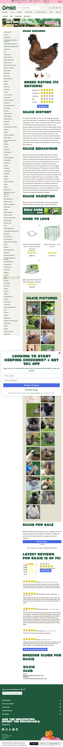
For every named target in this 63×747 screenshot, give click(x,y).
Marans (6, 187)
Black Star (7, 76)
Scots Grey (7, 269)
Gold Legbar (7, 137)
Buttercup (7, 86)
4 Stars (25, 566)
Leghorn (6, 179)
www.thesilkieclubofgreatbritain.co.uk (35, 678)
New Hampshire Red (9, 217)
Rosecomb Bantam (9, 255)
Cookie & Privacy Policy (7, 735)
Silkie (5, 277)
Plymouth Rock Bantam (10, 242)
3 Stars (25, 569)
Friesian (6, 129)
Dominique (7, 108)
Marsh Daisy (7, 189)
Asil (5, 52)
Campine (6, 89)
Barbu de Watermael (10, 65)
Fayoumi (6, 124)
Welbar (6, 315)
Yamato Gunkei (8, 331)
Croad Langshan (8, 100)
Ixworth (6, 155)
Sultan (6, 288)
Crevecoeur (7, 97)
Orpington (7, 233)
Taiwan (6, 299)
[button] (31, 714)
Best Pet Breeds (7, 710)
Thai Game (7, 302)
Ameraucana (7, 32)
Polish (5, 244)
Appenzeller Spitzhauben (11, 46)
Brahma (6, 81)
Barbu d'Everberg (9, 60)
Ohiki (5, 225)
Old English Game (9, 228)
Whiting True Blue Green (11, 320)
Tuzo (5, 310)
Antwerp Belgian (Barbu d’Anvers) (11, 40)
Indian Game (7, 152)
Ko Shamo (7, 163)
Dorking (6, 111)
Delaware (6, 102)
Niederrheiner (8, 220)
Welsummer (7, 318)
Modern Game (8, 201)
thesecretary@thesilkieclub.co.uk (33, 675)
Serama (6, 275)
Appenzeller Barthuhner (10, 43)
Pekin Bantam (8, 236)
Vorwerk (6, 312)
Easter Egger (7, 116)
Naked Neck (7, 207)
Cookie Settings (5, 737)
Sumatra (6, 291)
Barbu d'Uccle (8, 62)
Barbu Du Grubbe (9, 68)
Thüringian (7, 304)
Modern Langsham (9, 204)
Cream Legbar (8, 94)
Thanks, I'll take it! (31, 385)
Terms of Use (5, 734)
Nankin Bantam (8, 212)
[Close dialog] (59, 353)
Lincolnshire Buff (8, 181)
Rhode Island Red (9, 250)
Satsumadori (7, 264)
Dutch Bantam (8, 113)
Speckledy (7, 283)
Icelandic (6, 149)
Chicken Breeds (18, 16)
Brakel (5, 84)
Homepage (5, 16)
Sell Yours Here (42, 542)
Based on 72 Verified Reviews (47, 568)
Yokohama (7, 334)
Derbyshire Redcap (9, 105)
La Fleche (6, 168)
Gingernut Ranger (9, 135)
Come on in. (6, 724)
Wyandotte (7, 323)
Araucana (7, 49)
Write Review (42, 106)
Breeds (11, 16)
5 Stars (25, 564)
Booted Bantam (8, 78)
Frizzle (6, 132)
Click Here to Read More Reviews (35, 649)
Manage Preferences (54, 743)
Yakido (6, 328)
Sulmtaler (6, 286)
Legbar (6, 176)
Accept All (33, 743)
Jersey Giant (7, 160)
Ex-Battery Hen (8, 119)
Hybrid (6, 146)
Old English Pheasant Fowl (11, 231)
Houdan (6, 144)
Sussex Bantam (8, 296)
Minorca (6, 196)
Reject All (43, 743)
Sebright (6, 272)
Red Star (6, 247)
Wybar (6, 326)
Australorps (7, 54)
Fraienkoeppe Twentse (10, 127)
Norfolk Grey (7, 223)
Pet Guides (5, 714)
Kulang (6, 165)
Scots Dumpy (7, 267)
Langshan (7, 173)
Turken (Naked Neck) (10, 307)
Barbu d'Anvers (8, 57)
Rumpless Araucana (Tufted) (9, 258)
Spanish (6, 280)
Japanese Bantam (9, 157)
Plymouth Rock (8, 239)
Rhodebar (7, 252)
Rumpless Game (8, 261)
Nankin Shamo (8, 215)
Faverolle (6, 121)
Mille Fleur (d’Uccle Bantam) (9, 193)
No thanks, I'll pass (31, 390)
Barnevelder (7, 70)
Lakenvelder (7, 171)
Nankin (6, 209)
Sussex (6, 294)
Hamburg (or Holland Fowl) (10, 141)
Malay (6, 184)
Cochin (6, 92)
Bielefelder (7, 73)
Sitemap (4, 738)
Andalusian (7, 37)
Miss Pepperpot (8, 199)
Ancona (6, 34)
